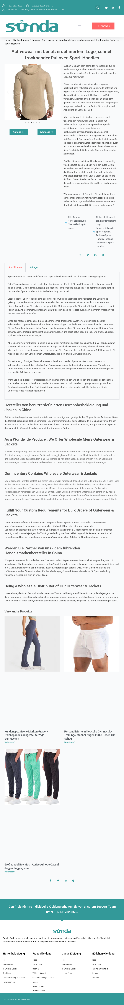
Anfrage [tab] (33, 267)
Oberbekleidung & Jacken (26, 39)
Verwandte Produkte (18, 611)
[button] (97, 7)
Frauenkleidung (42, 953)
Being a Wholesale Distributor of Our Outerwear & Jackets (53, 586)
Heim (7, 39)
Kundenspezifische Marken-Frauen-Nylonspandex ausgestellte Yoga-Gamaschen (26, 735)
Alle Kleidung (74, 217)
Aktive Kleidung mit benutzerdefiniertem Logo (106, 221)
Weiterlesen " (10, 742)
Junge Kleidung (71, 953)
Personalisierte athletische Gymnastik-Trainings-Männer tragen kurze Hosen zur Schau (89, 735)
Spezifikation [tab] (15, 267)
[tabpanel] (62, 336)
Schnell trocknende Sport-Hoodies (105, 243)
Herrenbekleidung (77, 220)
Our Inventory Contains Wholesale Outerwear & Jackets (51, 473)
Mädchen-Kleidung (102, 953)
